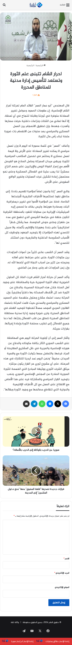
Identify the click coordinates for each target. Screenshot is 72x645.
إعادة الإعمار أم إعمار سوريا (22, 641)
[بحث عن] (4, 6)
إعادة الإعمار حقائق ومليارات (57, 641)
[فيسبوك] (65, 403)
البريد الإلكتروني (61, 573)
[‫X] (57, 403)
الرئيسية (40, 65)
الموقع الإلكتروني (62, 587)
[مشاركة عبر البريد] (26, 403)
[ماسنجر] (50, 403)
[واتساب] (42, 403)
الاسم (66, 559)
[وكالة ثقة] (36, 4)
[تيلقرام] (34, 403)
